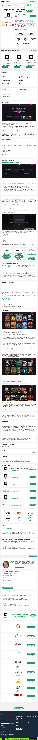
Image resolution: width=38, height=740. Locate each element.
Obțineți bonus (29, 10)
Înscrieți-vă (11, 723)
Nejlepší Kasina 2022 (19, 715)
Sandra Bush (12, 562)
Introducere (4, 74)
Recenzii (12, 5)
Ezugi (3, 458)
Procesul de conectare (6, 80)
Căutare (32, 1)
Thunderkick (10, 458)
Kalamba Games (29, 460)
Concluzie (21, 76)
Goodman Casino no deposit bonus (19, 259)
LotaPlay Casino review (31, 259)
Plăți (20, 83)
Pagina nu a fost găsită (23, 77)
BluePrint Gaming (5, 461)
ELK (33, 460)
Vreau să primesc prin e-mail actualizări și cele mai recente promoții (8, 727)
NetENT (10, 461)
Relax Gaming (15, 458)
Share (31, 556)
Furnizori (21, 80)
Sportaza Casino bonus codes (6, 259)
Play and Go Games (8, 460)
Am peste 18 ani (4, 725)
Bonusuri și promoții (5, 77)
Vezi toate (33, 50)
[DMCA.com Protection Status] (4, 731)
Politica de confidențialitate (31, 717)
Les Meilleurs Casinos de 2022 (20, 717)
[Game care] (11, 734)
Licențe (20, 79)
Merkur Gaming (23, 460)
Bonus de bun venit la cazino (16, 491)
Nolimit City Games (16, 460)
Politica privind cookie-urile (31, 716)
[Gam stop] (6, 735)
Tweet (36, 556)
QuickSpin (6, 458)
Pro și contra (4, 76)
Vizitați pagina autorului (19, 567)
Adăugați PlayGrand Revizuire (7, 587)
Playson (3, 460)
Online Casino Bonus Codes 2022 (21, 719)
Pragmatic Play (30, 458)
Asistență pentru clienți (23, 74)
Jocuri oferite (4, 84)
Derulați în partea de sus (19, 708)
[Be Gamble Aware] (3, 734)
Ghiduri (17, 722)
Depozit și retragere (5, 83)
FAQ (20, 84)
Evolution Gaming (20, 461)
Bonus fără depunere (6, 65)
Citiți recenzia (31, 638)
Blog (17, 725)
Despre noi (28, 715)
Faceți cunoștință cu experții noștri (20, 729)
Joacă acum (33, 615)
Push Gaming (25, 458)
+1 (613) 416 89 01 (29, 725)
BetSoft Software (27, 461)
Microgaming (14, 461)
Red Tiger (20, 458)
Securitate (4, 79)
